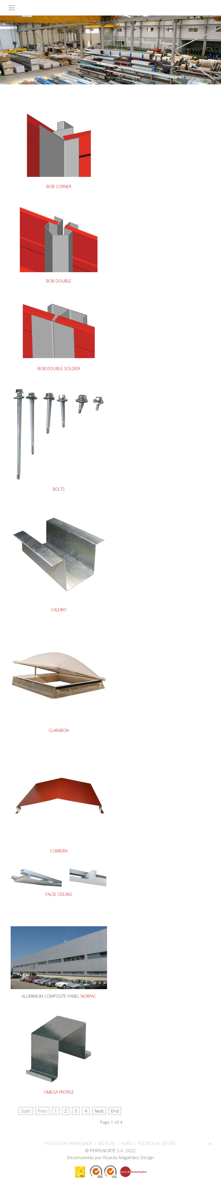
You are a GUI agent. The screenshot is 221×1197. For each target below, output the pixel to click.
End (115, 1111)
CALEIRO (58, 609)
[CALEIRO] (59, 554)
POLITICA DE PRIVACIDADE (68, 1143)
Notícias (106, 1143)
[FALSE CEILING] (59, 877)
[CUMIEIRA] (59, 795)
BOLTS (59, 489)
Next (99, 1111)
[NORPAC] (59, 957)
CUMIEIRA (59, 851)
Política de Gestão (157, 1143)
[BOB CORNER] (59, 144)
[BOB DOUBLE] (59, 238)
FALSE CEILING (58, 894)
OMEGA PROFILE (59, 1092)
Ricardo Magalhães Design (128, 1157)
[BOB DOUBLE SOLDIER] (59, 329)
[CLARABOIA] (59, 674)
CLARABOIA (59, 730)
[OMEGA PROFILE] (59, 1048)
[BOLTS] (59, 433)
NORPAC (88, 996)
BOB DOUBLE (58, 281)
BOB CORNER (58, 186)
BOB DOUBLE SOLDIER (59, 368)
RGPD (126, 1143)
